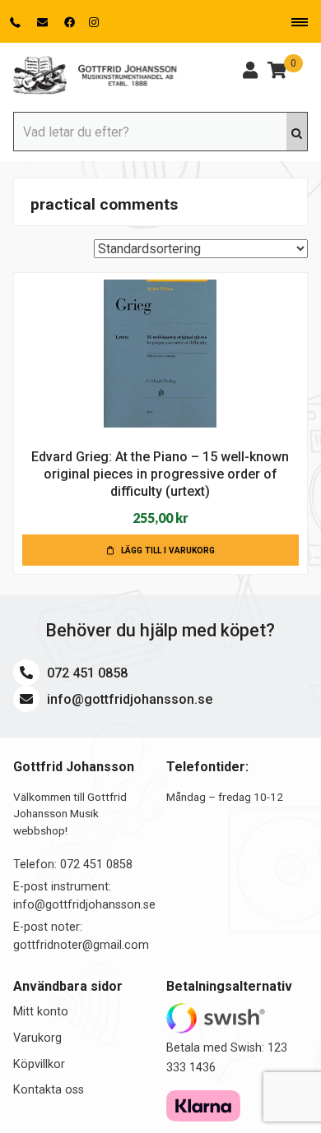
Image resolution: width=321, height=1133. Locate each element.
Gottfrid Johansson (95, 75)
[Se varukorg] (277, 72)
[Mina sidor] (250, 72)
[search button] (296, 131)
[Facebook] (70, 22)
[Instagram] (94, 22)
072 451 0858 (86, 673)
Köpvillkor (39, 1064)
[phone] (17, 22)
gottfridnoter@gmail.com (81, 945)
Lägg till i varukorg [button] (168, 550)
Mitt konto (40, 1012)
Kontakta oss (48, 1090)
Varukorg (37, 1038)
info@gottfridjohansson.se (128, 699)
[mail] (44, 22)
